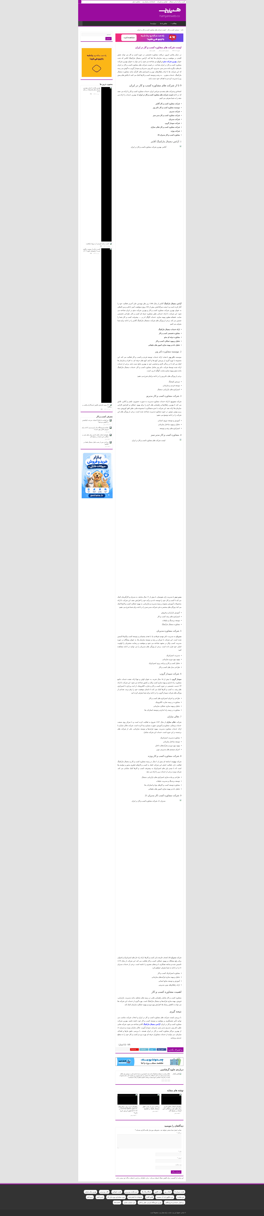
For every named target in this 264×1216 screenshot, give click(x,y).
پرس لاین (90, 1197)
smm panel (117, 1202)
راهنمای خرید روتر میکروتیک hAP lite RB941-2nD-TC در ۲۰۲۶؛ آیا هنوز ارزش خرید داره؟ (127, 1110)
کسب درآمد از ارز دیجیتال (177, 2)
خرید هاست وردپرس (131, 1192)
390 (101, 246)
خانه (182, 30)
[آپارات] (82, 1212)
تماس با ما (163, 23)
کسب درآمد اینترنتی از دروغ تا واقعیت (97, 243)
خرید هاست (180, 1197)
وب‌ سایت (178, 1164)
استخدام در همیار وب (148, 2)
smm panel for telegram (135, 1197)
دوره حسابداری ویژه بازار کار (116, 1197)
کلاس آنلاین (149, 1197)
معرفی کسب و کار (173, 30)
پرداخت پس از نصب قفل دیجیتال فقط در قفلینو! (151, 1108)
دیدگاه (179, 1133)
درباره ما (153, 23)
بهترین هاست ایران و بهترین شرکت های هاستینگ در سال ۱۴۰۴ (91, 89)
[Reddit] (89, 1212)
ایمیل (179, 1158)
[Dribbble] (93, 1212)
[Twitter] (97, 1212)
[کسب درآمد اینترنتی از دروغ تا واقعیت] (111, 243)
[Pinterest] (95, 1212)
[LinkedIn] (91, 1212)
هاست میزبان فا (179, 1192)
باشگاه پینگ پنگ (146, 1192)
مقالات (174, 23)
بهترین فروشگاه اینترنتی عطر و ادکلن (150, 1202)
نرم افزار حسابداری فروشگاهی (174, 1202)
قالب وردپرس (104, 1192)
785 (91, 94)
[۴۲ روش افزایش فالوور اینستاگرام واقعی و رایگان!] (111, 405)
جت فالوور (158, 1192)
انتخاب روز (167, 1192)
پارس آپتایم (100, 1197)
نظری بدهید (152, 50)
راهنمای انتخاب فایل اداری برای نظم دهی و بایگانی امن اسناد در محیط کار (172, 1109)
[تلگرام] (80, 1212)
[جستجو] (79, 1)
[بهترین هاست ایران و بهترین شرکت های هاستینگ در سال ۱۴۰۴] (106, 164)
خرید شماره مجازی (129, 1202)
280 (102, 409)
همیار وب (182, 23)
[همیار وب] (170, 11)
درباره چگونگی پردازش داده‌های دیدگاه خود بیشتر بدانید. (132, 1178)
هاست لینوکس (116, 1192)
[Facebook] (99, 1212)
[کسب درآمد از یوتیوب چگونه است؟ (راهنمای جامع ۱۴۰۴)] (106, 325)
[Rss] (100, 1212)
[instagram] (85, 1212)
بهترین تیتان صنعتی (90, 1192)
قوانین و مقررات (162, 2)
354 (91, 253)
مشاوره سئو (136, 2)
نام (180, 1151)
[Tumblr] (87, 1212)
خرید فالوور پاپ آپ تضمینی (164, 1197)
